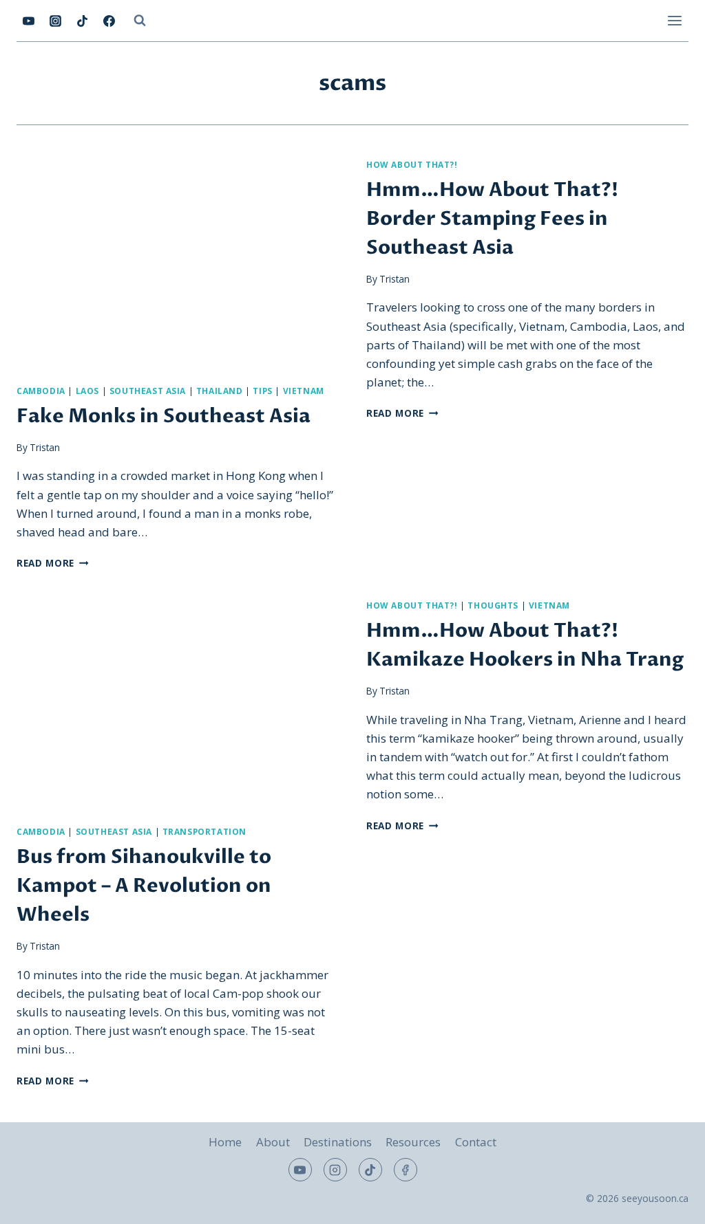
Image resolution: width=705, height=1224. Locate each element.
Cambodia (41, 390)
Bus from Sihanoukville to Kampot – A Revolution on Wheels (144, 886)
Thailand (219, 390)
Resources (413, 1142)
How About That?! (412, 164)
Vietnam (303, 390)
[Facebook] (108, 20)
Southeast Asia (147, 390)
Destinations (338, 1142)
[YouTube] (28, 20)
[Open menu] (674, 20)
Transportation (204, 831)
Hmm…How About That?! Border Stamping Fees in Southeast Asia (492, 219)
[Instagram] (55, 20)
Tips (262, 390)
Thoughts (492, 605)
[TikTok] (82, 20)
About (273, 1142)
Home (225, 1142)
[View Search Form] (139, 20)
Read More (53, 562)
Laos (87, 390)
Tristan (45, 447)
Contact (475, 1142)
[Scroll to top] (670, 1203)
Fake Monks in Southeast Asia (164, 416)
